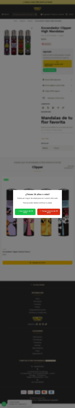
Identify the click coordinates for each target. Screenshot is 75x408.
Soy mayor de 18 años (26, 212)
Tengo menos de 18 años (49, 212)
